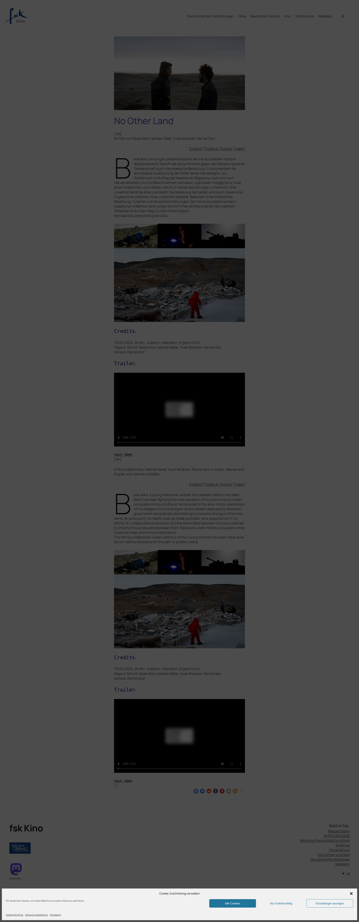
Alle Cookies (232, 903)
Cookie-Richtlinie (14, 914)
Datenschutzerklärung (36, 914)
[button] (351, 893)
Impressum (55, 914)
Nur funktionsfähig (281, 903)
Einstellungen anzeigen (330, 903)
